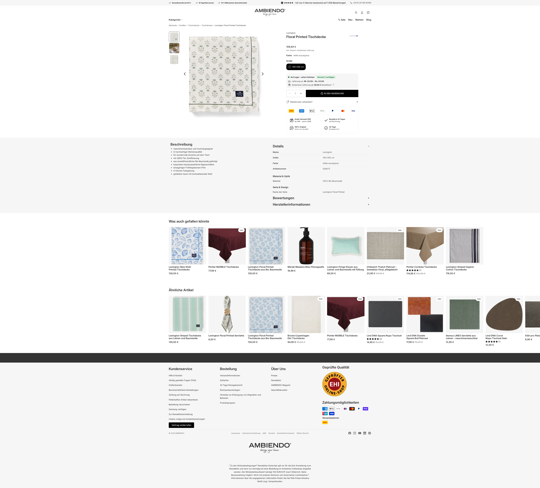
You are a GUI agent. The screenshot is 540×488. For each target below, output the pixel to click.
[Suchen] (356, 12)
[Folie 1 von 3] (174, 37)
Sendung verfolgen (177, 409)
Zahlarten (224, 380)
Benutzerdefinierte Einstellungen (183, 390)
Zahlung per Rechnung (179, 395)
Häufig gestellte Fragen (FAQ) (182, 380)
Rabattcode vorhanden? (301, 102)
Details (278, 146)
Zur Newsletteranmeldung (181, 414)
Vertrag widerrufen (181, 425)
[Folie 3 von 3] (174, 59)
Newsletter (276, 380)
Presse (274, 375)
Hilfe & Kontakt (175, 375)
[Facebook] (349, 433)
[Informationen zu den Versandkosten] (334, 84)
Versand (271, 433)
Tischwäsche (194, 25)
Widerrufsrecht (303, 433)
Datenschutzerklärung (251, 433)
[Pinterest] (369, 433)
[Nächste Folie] (263, 74)
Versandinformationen (230, 375)
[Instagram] (354, 433)
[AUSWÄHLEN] (201, 260)
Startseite (173, 25)
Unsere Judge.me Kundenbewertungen (187, 419)
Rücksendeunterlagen (230, 390)
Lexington (290, 33)
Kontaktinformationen (285, 433)
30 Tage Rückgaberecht (231, 385)
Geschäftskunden (279, 390)
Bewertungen (283, 198)
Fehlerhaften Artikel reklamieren (183, 399)
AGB (264, 433)
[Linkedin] (364, 433)
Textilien (182, 25)
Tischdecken (207, 25)
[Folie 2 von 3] (174, 48)
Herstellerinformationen (291, 204)
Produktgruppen (227, 403)
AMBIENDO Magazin (280, 385)
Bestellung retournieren (179, 404)
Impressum (235, 433)
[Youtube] (359, 433)
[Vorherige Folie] (184, 74)
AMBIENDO (179, 433)
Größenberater (175, 385)
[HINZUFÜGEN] (320, 260)
